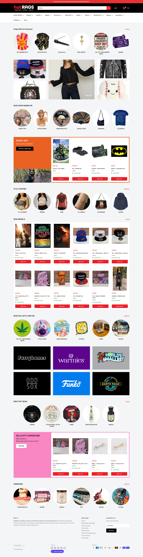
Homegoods (118, 15)
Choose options (119, 306)
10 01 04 (112, 170)
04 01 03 (36, 298)
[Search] (109, 8)
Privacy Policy (84, 528)
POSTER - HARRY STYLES (41, 253)
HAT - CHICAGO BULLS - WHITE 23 (100, 253)
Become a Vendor (85, 525)
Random (108, 15)
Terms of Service (85, 535)
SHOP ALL (127, 189)
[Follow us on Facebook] (52, 548)
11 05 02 (74, 255)
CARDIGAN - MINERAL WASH (118, 296)
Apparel (47, 15)
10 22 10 (54, 170)
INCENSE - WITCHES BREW (98, 168)
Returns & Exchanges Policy (88, 533)
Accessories (57, 15)
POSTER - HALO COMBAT (59, 168)
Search (83, 521)
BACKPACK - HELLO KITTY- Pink (42, 296)
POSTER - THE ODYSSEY (60, 253)
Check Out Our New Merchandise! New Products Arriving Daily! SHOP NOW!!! (71, 1)
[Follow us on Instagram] (58, 548)
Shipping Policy (85, 530)
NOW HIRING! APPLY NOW (88, 523)
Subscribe (111, 530)
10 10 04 (16, 299)
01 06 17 (93, 467)
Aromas (87, 15)
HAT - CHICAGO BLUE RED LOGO (80, 253)
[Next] (129, 42)
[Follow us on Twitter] (55, 548)
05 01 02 (93, 170)
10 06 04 (73, 170)
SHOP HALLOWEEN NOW (25, 148)
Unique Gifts (68, 15)
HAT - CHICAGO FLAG (78, 296)
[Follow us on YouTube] (64, 548)
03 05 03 (113, 298)
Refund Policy (85, 538)
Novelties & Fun (98, 15)
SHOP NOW (21, 446)
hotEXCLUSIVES (18, 15)
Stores (25, 20)
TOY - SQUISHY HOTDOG (59, 296)
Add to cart (61, 178)
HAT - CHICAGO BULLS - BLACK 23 (120, 253)
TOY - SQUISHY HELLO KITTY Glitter (22, 296)
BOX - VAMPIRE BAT (77, 168)
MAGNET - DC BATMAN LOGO (118, 168)
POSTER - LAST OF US (20, 253)
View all (128, 29)
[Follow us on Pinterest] (61, 548)
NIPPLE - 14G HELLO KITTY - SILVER (98, 464)
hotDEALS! (16, 20)
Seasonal (28, 15)
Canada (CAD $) (17, 545)
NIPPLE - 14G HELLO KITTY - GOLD (118, 464)
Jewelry (78, 15)
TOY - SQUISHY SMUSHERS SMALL (98, 296)
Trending (38, 15)
